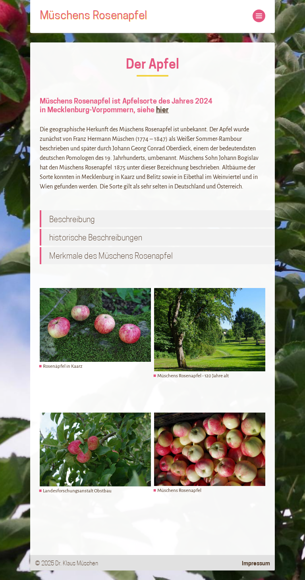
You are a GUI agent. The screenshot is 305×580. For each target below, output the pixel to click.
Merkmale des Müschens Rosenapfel (111, 257)
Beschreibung (72, 220)
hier (162, 110)
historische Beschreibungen (95, 238)
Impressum (256, 564)
